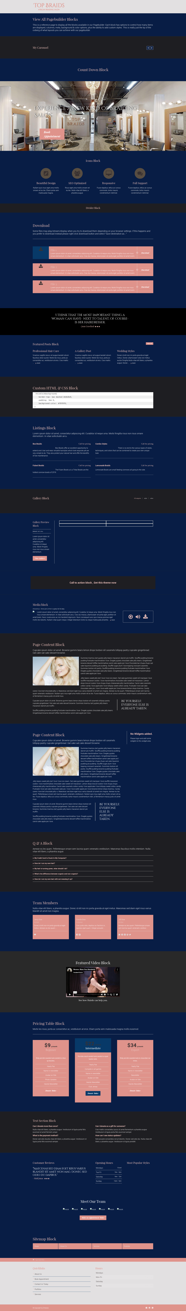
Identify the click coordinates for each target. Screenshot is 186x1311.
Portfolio (154, 7)
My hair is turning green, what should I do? (50, 868)
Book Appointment (52, 134)
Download (145, 253)
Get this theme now (105, 582)
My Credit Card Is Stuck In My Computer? (50, 858)
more (38, 363)
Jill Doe (121, 919)
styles (145, 498)
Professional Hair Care (46, 351)
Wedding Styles (126, 351)
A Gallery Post (83, 351)
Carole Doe (80, 919)
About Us (130, 7)
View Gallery (40, 558)
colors (151, 498)
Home (118, 7)
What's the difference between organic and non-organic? (56, 874)
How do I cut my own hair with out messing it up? (53, 879)
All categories (137, 498)
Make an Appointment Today (93, 1218)
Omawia (46, 1308)
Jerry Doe (38, 919)
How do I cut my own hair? (44, 863)
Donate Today (50, 1090)
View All (149, 343)
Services (142, 7)
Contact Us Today (41, 1284)
